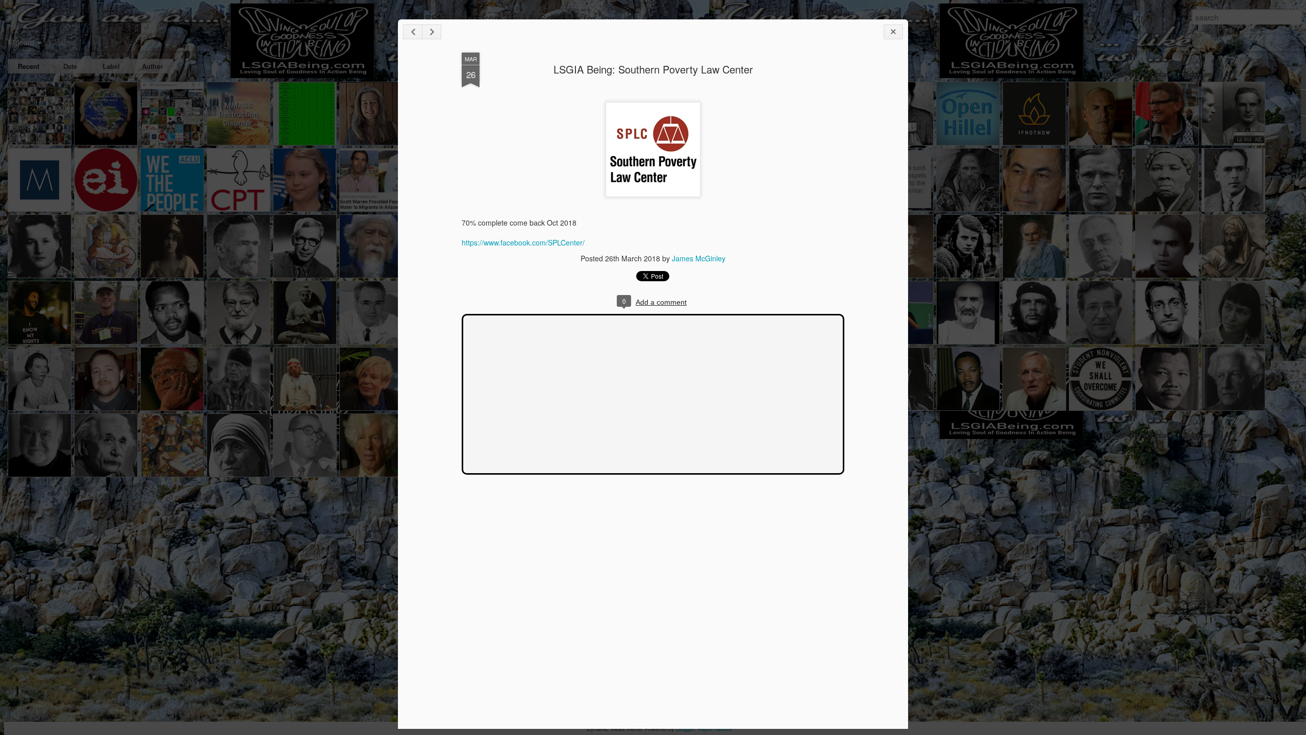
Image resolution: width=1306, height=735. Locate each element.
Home (64, 42)
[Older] (431, 31)
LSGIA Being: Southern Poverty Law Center (653, 69)
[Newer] (412, 31)
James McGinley (698, 258)
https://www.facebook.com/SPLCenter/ (523, 242)
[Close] (893, 31)
